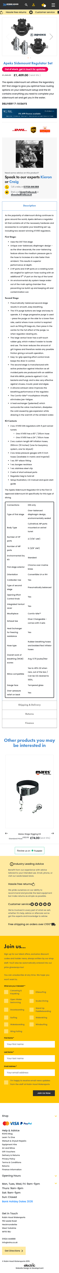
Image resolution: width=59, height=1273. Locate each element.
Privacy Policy (8, 1158)
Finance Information (12, 1169)
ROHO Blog (7, 1133)
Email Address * (10, 1066)
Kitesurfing (41, 992)
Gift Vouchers (8, 1151)
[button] (51, 36)
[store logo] (10, 5)
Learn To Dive (8, 1137)
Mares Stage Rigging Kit (29, 834)
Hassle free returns (20, 884)
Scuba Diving (42, 1000)
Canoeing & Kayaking (16, 992)
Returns (29, 713)
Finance (29, 722)
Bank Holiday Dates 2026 (17, 1201)
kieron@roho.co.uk (28, 191)
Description (29, 205)
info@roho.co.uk (10, 1242)
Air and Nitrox (8, 1148)
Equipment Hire (9, 1144)
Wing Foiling (16, 1031)
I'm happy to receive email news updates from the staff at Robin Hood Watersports (30, 1082)
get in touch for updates (32, 69)
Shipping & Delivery (29, 704)
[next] (53, 834)
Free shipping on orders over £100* (29, 924)
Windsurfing (41, 1024)
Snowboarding (17, 1009)
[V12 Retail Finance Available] (29, 113)
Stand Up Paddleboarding (43, 1010)
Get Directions (12, 1250)
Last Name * (9, 1052)
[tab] (29, 206)
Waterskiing (41, 1017)
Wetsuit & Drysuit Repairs (14, 1140)
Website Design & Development (29, 1268)
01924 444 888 (31, 186)
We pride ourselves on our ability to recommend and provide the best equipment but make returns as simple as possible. (30, 893)
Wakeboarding (17, 1024)
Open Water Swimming (16, 1001)
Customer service (19, 904)
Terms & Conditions (11, 1162)
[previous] (6, 834)
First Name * (9, 1038)
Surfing (13, 1017)
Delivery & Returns (11, 1155)
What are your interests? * (14, 986)
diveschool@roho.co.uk (21, 194)
